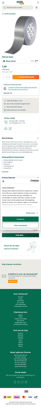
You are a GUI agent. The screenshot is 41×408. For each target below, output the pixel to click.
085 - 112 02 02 (20, 121)
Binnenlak (20, 335)
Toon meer (20, 235)
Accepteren (20, 219)
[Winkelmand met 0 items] (38, 2)
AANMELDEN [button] (13, 281)
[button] (26, 391)
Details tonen (30, 213)
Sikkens (20, 342)
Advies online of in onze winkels (16, 110)
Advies (20, 298)
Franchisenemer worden (20, 306)
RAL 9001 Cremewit (20, 357)
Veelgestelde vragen (20, 322)
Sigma (20, 340)
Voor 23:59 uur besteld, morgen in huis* (18, 104)
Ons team (20, 296)
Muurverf (20, 333)
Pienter (20, 346)
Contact (20, 317)
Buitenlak (20, 337)
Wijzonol (20, 344)
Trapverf (20, 338)
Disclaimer (23, 404)
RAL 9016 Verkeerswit (20, 360)
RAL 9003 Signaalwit (20, 364)
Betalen (20, 315)
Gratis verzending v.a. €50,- (14, 100)
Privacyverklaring (30, 404)
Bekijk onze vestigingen (11, 248)
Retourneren (20, 320)
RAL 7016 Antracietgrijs (20, 359)
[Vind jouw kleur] (37, 7)
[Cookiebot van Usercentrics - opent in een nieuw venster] (30, 181)
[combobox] (17, 7)
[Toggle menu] (3, 2)
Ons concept (20, 302)
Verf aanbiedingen (20, 304)
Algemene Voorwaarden (12, 404)
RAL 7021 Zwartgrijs (20, 362)
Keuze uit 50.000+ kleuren (14, 107)
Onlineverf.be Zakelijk (20, 318)
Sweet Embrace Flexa (21, 366)
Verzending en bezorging (20, 324)
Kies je (7, 57)
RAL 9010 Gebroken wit (20, 355)
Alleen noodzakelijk (20, 225)
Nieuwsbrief (20, 300)
